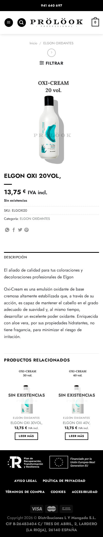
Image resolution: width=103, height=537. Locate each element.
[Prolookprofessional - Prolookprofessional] (56, 22)
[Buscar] (21, 22)
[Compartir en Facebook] (14, 230)
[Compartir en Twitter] (20, 230)
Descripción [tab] (15, 257)
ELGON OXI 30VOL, (27, 423)
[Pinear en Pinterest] (26, 230)
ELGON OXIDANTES (58, 43)
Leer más (26, 436)
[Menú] (8, 22)
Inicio (33, 43)
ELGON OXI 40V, (76, 423)
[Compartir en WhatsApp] (7, 230)
